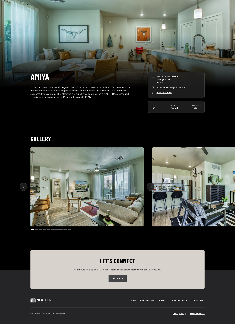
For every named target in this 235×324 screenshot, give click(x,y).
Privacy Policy (179, 314)
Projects (163, 300)
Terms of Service (197, 314)
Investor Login (179, 300)
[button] (25, 186)
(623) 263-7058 (164, 92)
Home (133, 300)
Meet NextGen (147, 300)
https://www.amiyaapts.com (171, 87)
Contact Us (117, 278)
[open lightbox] (87, 186)
